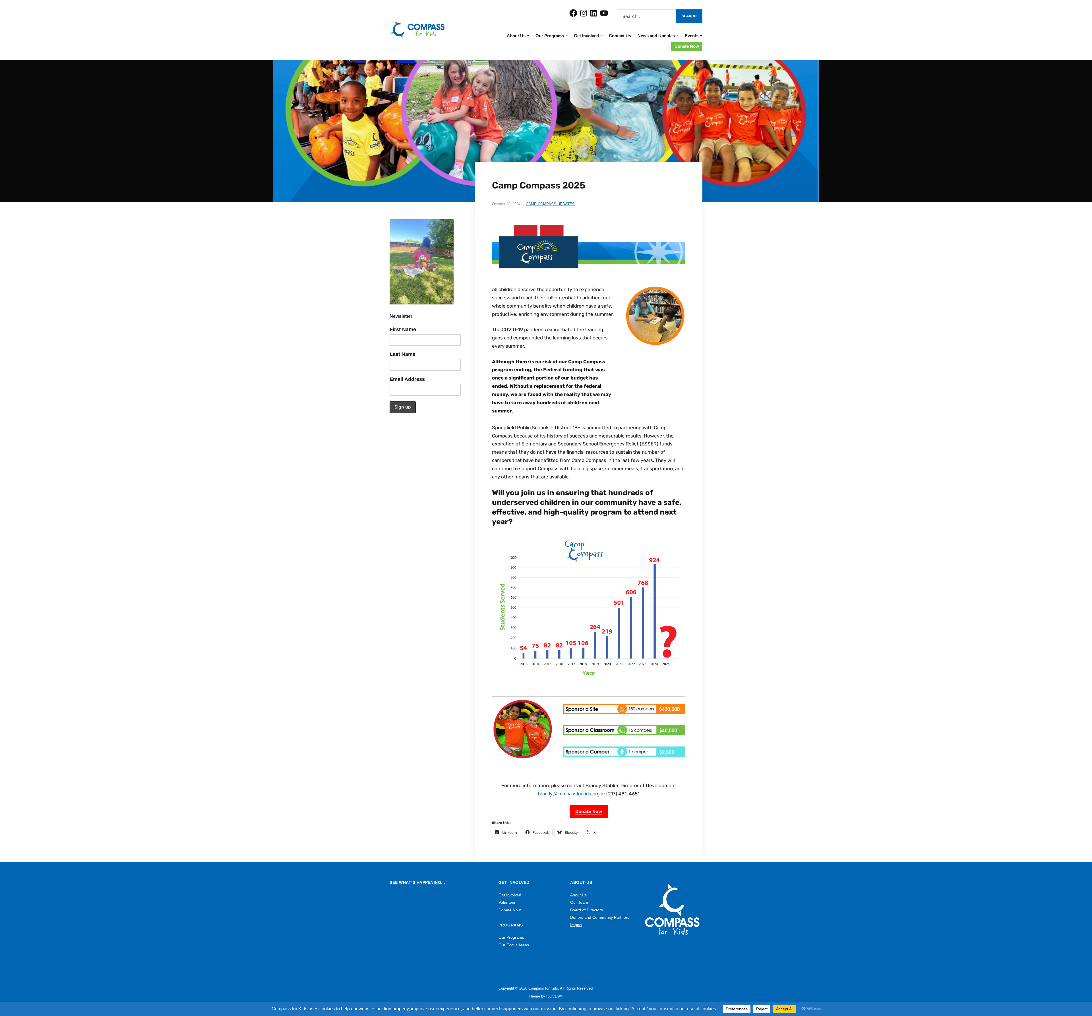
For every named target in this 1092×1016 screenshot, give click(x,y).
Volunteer (507, 902)
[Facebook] (573, 13)
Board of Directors (586, 910)
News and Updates (656, 35)
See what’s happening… (417, 882)
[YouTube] (604, 13)
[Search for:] (646, 16)
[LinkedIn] (593, 13)
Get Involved (586, 35)
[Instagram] (583, 13)
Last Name (402, 354)
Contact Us (620, 35)
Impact (576, 924)
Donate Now (687, 46)
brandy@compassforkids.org (568, 794)
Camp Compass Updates (550, 204)
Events (691, 35)
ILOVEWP (554, 996)
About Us (516, 35)
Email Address (407, 379)
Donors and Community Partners (599, 917)
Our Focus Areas (514, 945)
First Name (403, 329)
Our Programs (549, 35)
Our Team (579, 902)
